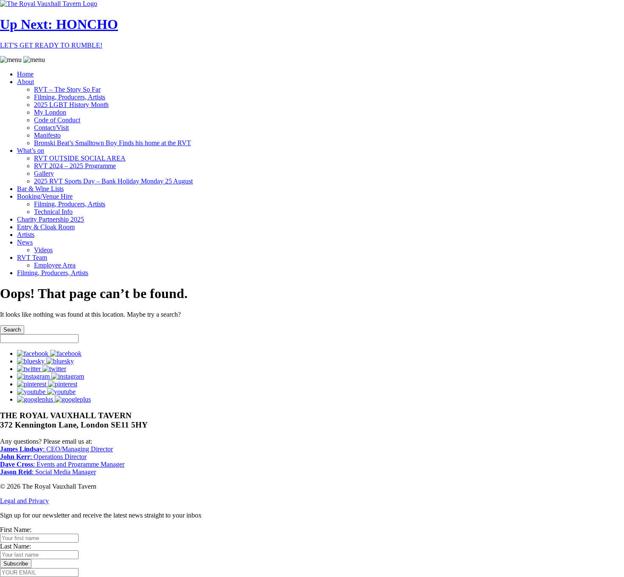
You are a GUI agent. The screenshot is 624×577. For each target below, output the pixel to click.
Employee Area (55, 265)
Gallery (44, 173)
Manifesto (47, 135)
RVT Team (32, 257)
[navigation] (312, 166)
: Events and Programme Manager (62, 464)
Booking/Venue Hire (45, 196)
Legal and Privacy (24, 500)
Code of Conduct (57, 120)
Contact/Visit (51, 127)
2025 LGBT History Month (71, 104)
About (25, 81)
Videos (43, 249)
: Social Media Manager (48, 472)
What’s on (30, 150)
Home (25, 74)
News (25, 242)
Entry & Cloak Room (46, 227)
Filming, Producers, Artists (69, 97)
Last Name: (15, 546)
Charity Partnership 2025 (50, 219)
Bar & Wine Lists (40, 188)
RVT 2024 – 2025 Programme (75, 165)
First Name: (15, 529)
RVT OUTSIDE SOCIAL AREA (80, 158)
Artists (25, 234)
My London (50, 112)
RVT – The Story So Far (67, 89)
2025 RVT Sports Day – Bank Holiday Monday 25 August (113, 181)
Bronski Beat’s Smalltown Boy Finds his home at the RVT (112, 142)
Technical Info (53, 211)
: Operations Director (43, 456)
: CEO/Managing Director (56, 449)
